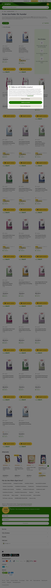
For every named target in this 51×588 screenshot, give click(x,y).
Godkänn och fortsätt (25, 102)
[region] (25, 97)
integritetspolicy (30, 95)
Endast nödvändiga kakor (25, 106)
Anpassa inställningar (25, 98)
